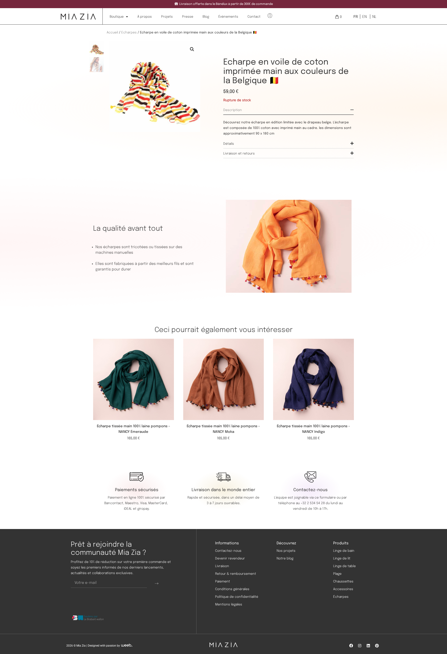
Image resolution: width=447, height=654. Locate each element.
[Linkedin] (368, 645)
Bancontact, (114, 503)
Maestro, (132, 503)
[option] (364, 17)
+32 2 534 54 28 (313, 503)
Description (232, 110)
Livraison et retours (239, 153)
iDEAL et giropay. (136, 508)
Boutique (117, 16)
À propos (144, 16)
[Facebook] (351, 645)
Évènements (228, 16)
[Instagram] (359, 645)
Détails (228, 143)
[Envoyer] (156, 583)
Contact (254, 16)
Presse (187, 16)
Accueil (112, 32)
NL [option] (374, 17)
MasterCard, (158, 503)
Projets (167, 16)
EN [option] (364, 17)
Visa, (144, 503)
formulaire (328, 497)
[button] (192, 49)
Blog (206, 16)
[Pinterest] (377, 645)
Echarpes (129, 32)
